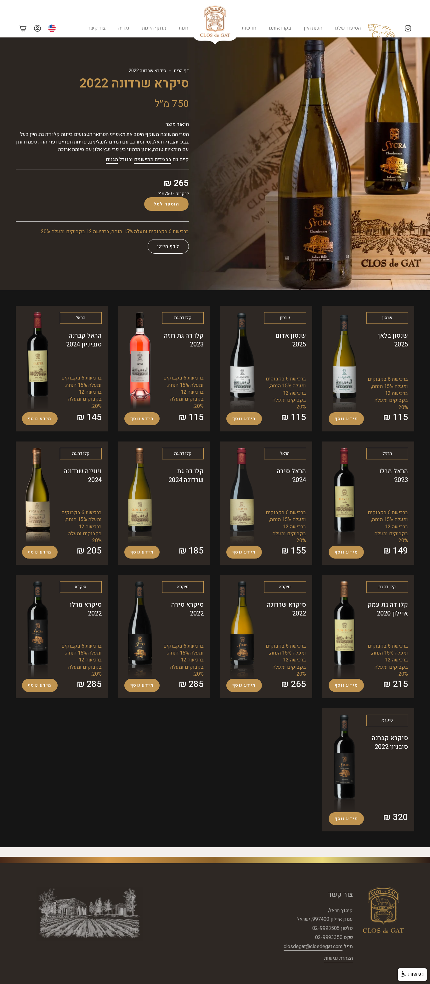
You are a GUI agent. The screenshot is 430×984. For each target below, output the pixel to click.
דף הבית (181, 70)
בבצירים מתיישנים (152, 159)
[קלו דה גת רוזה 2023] (140, 361)
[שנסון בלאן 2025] (344, 361)
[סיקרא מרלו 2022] (38, 629)
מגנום (112, 159)
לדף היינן (168, 246)
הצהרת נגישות (338, 958)
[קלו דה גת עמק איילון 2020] (344, 629)
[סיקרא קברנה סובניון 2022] (344, 763)
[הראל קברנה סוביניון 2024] (38, 361)
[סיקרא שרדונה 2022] (242, 629)
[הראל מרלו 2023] (344, 496)
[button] (412, 974)
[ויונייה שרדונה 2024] (38, 496)
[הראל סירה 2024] (242, 496)
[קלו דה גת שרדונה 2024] (140, 496)
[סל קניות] (23, 28)
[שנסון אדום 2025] (242, 361)
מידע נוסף (346, 418)
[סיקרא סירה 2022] (140, 629)
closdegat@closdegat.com (313, 946)
